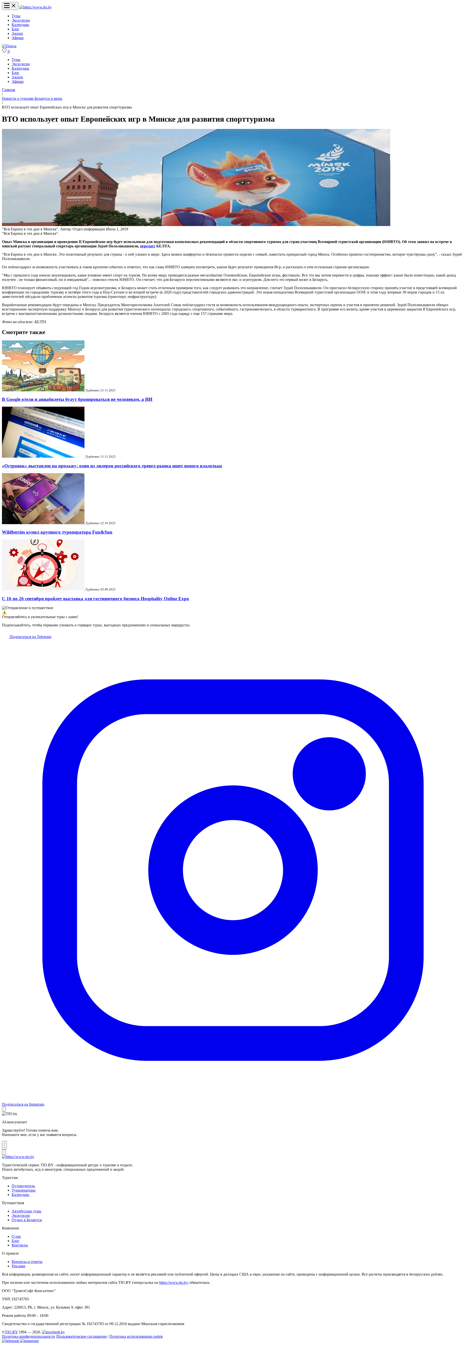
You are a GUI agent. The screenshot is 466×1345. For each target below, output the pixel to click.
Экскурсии (21, 20)
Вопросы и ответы (27, 1262)
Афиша (18, 38)
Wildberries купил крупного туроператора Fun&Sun (57, 532)
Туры (16, 16)
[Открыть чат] (4, 1145)
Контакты (20, 1245)
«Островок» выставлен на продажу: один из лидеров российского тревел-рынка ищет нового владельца (112, 465)
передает (147, 246)
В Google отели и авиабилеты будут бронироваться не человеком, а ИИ (77, 399)
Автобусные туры (26, 1211)
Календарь (20, 25)
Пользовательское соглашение (82, 1336)
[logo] (35, 7)
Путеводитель (23, 1186)
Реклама (18, 1266)
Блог (15, 29)
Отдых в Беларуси (27, 1220)
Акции (17, 33)
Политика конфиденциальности (28, 1336)
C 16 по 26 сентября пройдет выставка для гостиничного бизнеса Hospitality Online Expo (95, 598)
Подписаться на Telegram (30, 637)
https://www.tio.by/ (174, 1282)
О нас (16, 1236)
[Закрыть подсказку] (4, 1109)
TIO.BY (11, 1332)
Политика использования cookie (136, 1336)
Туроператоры (23, 1190)
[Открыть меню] (10, 6)
